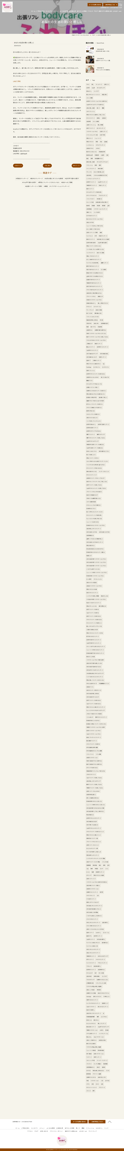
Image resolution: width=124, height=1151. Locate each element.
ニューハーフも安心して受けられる (94, 225)
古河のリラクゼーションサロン (93, 730)
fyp (103, 363)
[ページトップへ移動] (109, 1121)
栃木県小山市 (89, 155)
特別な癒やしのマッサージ (92, 855)
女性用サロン (89, 330)
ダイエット (89, 306)
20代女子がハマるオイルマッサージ (94, 670)
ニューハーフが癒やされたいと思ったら (95, 804)
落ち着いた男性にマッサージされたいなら (96, 724)
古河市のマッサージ (91, 969)
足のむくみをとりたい (91, 451)
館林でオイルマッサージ (101, 717)
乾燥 (87, 326)
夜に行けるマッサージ (103, 1006)
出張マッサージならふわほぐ (93, 791)
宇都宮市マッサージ (91, 956)
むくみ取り (89, 579)
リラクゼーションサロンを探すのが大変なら (96, 882)
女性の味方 (89, 976)
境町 (98, 1016)
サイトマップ (93, 1131)
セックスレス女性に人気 (92, 946)
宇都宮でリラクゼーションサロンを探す (95, 727)
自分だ (98, 1067)
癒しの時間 (100, 125)
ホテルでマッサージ (100, 145)
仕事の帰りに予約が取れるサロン (94, 293)
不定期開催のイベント (104, 683)
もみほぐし (98, 932)
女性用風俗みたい (90, 1067)
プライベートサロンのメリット (93, 841)
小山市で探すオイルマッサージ (93, 643)
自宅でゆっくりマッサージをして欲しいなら (96, 481)
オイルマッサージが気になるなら (94, 468)
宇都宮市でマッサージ (91, 185)
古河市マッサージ (98, 936)
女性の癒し (89, 175)
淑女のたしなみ (104, 596)
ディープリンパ (89, 310)
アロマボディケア (90, 979)
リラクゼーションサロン (92, 131)
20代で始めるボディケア (92, 353)
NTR (96, 236)
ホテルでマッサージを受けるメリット (95, 831)
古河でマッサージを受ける (92, 609)
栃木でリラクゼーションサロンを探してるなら (97, 337)
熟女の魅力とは (90, 814)
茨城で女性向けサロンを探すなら (94, 761)
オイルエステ (89, 973)
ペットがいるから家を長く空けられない (95, 464)
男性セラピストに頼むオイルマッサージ (95, 707)
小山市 (93, 87)
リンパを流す (97, 212)
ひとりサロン (104, 1016)
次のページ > (76, 165)
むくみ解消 (103, 269)
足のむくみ (89, 1020)
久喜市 (102, 155)
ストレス (88, 1090)
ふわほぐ (98, 148)
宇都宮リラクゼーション (92, 1030)
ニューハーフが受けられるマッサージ (95, 650)
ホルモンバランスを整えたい (93, 414)
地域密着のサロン (99, 158)
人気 (102, 1080)
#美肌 (46, 186)
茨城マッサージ (102, 185)
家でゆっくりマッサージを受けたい (94, 404)
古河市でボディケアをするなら (93, 431)
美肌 (101, 232)
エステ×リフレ (105, 367)
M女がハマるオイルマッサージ (93, 602)
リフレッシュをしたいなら (92, 316)
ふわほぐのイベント (91, 774)
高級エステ (100, 296)
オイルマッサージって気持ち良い (94, 515)
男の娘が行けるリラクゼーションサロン (95, 525)
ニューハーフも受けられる (92, 522)
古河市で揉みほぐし (91, 424)
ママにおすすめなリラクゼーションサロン (96, 340)
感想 (92, 158)
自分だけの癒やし (90, 1010)
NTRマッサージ (90, 959)
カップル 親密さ (97, 1063)
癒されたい (96, 1020)
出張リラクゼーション (99, 1053)
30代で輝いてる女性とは (92, 824)
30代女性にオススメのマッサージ (94, 905)
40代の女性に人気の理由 (92, 912)
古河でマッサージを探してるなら (94, 485)
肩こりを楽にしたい (91, 454)
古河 (108, 865)
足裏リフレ (89, 212)
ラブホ (107, 1070)
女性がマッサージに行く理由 (93, 862)
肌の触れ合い (105, 942)
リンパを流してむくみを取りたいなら (95, 249)
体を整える (99, 199)
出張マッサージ (103, 131)
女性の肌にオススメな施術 (103, 239)
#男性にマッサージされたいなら (48, 182)
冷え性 (101, 320)
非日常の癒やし (97, 966)
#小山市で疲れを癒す (29, 182)
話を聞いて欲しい (103, 397)
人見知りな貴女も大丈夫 (92, 629)
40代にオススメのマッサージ (93, 949)
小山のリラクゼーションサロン (93, 734)
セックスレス (89, 236)
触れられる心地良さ (91, 1043)
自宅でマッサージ (90, 128)
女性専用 (88, 121)
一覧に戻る (47, 165)
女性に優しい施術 (90, 108)
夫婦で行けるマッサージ (92, 1000)
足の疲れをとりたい (91, 508)
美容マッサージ (98, 343)
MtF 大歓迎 (89, 1053)
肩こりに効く (89, 313)
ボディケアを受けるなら (92, 767)
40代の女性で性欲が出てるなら (93, 666)
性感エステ (89, 555)
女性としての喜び (90, 989)
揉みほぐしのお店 (90, 656)
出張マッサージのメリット (92, 845)
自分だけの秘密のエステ (92, 495)
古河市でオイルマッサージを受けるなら (95, 374)
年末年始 (95, 865)
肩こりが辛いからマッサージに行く (94, 511)
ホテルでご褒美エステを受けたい (94, 407)
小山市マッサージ (90, 939)
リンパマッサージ (90, 252)
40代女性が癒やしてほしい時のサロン (95, 811)
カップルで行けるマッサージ (93, 1003)
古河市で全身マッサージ (103, 424)
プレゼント (89, 1063)
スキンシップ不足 (90, 1060)
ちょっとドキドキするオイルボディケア (95, 710)
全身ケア (88, 360)
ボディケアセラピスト (91, 195)
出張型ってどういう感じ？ (92, 387)
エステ (101, 868)
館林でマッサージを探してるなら (94, 784)
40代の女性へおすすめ (104, 532)
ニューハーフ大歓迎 (91, 1050)
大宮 (107, 155)
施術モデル (89, 936)
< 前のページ (18, 165)
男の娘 (106, 1030)
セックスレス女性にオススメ (93, 942)
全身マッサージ (90, 932)
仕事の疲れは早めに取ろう (102, 202)
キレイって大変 (90, 202)
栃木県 (88, 205)
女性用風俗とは (90, 535)
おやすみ (88, 1070)
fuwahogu (88, 367)
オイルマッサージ (90, 118)
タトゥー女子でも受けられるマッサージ (95, 646)
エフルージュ (106, 932)
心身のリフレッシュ (91, 125)
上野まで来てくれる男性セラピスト (94, 276)
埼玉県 (98, 205)
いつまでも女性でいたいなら (93, 569)
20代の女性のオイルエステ (92, 697)
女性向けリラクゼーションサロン (94, 586)
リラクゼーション (95, 1080)
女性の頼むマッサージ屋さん (93, 885)
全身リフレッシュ (90, 370)
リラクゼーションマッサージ (100, 209)
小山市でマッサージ (102, 182)
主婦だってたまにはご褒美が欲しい (94, 538)
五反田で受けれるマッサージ (93, 279)
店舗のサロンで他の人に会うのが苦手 (95, 400)
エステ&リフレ (96, 367)
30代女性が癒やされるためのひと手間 (95, 808)
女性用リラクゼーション (92, 757)
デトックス (89, 172)
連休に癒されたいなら (91, 471)
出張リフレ (106, 84)
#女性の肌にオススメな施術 (54, 178)
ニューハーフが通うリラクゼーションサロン (96, 572)
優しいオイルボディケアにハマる (94, 626)
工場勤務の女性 (90, 983)
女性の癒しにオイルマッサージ (93, 528)
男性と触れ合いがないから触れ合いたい (95, 394)
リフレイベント (90, 754)
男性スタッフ (89, 138)
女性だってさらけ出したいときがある (95, 929)
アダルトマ (89, 966)
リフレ (106, 868)
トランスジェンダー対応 (92, 135)
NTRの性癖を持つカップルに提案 (94, 750)
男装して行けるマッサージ (92, 256)
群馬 (104, 865)
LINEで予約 (17, 81)
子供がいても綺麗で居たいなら (93, 498)
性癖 (93, 872)
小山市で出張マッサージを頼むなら (94, 448)
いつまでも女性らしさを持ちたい (94, 915)
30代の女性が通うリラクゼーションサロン (96, 562)
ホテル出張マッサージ (91, 1033)
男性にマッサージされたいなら (93, 246)
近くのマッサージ (101, 128)
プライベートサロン (91, 296)
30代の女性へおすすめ (91, 532)
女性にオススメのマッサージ (93, 952)
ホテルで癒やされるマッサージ (93, 925)
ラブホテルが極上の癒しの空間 (93, 1047)
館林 (92, 868)
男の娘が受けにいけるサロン (93, 720)
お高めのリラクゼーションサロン (94, 299)
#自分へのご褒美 (66, 182)
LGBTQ (101, 1030)
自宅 (93, 1084)
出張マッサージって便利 (92, 232)
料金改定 (100, 326)
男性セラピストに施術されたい (93, 363)
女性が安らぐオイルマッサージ (93, 1013)
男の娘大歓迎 (101, 1050)
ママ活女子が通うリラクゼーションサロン (96, 599)
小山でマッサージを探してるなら (94, 777)
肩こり (98, 108)
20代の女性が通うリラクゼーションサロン (96, 559)
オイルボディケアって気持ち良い (94, 192)
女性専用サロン (101, 969)
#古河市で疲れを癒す (72, 178)
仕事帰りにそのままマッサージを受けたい (96, 390)
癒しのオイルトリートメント (93, 94)
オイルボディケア (101, 87)
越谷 (87, 158)
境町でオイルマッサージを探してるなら (95, 437)
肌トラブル (93, 326)
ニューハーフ (98, 138)
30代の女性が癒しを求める (92, 693)
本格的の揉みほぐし (91, 303)
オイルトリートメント (91, 1087)
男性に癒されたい (90, 545)
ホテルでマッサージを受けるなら (94, 619)
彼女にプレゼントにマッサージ (93, 737)
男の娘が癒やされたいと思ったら (94, 801)
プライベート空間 (97, 1074)
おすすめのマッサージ (91, 215)
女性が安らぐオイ (102, 1077)
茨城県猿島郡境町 (90, 1016)
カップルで (104, 976)
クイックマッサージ (91, 168)
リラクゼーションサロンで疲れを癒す (95, 660)
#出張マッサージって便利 (33, 186)
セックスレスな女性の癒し (92, 262)
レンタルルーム (90, 145)
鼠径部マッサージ (100, 872)
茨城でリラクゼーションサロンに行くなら (96, 333)
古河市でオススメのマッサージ (93, 818)
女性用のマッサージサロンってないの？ (95, 478)
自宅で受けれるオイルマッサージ (94, 286)
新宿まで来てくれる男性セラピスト (94, 273)
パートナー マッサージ (102, 1060)
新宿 (97, 141)
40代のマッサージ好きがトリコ (93, 690)
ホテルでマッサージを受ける (93, 744)
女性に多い (96, 323)
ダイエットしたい (98, 579)
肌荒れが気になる (90, 411)
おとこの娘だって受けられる (93, 229)
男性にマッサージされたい (92, 458)
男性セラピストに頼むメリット (93, 835)
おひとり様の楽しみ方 (99, 172)
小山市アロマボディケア (103, 1026)
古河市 (88, 87)
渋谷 (101, 141)
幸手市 (101, 892)
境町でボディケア (101, 434)
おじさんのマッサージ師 (92, 848)
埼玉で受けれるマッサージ (92, 269)
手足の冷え (89, 323)
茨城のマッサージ (103, 236)
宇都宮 (96, 868)
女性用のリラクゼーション (92, 889)
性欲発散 (105, 1063)
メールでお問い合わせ (95, 4)
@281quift (24, 154)
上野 (108, 205)
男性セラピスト (90, 141)
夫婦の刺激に (97, 976)
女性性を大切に (102, 1040)
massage (88, 996)
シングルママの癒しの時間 (92, 596)
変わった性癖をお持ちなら (92, 798)
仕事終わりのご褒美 (91, 993)
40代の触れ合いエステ (91, 357)
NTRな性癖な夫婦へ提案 (92, 747)
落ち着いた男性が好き (91, 397)
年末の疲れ (100, 168)
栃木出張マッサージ (91, 1026)
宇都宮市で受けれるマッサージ (93, 283)
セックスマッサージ (91, 963)
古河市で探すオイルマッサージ (93, 639)
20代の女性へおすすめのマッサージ (94, 542)
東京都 (103, 205)
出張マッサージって (91, 878)
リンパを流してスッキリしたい (93, 421)
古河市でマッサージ (91, 182)
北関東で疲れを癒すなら (100, 330)
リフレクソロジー (90, 199)
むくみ (88, 872)
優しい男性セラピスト (103, 303)
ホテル (88, 1084)
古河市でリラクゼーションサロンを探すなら (96, 101)
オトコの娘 (101, 973)
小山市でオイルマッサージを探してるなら (96, 488)
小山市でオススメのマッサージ (93, 828)
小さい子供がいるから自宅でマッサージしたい (97, 461)
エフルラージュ (97, 306)
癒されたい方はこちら (91, 151)
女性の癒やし (105, 922)
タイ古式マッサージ (91, 899)
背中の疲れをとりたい (104, 451)
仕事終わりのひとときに (102, 979)
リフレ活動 (98, 754)
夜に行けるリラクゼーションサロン (94, 219)
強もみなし (89, 1037)
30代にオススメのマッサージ (93, 922)
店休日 (103, 1067)
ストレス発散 (89, 98)
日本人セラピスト (97, 996)
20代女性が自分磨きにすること (93, 909)
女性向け (104, 118)
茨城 (87, 1080)
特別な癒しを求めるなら (98, 1070)
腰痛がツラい (89, 380)
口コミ (97, 1084)
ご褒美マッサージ (97, 360)
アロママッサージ (103, 195)
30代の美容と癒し (104, 353)
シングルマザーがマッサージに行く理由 (95, 858)
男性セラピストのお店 (91, 589)
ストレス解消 (96, 121)
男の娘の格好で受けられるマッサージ (95, 653)
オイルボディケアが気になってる (94, 384)
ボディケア (89, 875)
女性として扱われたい (91, 1040)
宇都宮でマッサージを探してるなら (94, 788)
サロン (88, 84)
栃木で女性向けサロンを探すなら (94, 764)
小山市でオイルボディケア (92, 441)
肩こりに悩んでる (105, 377)
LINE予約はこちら (110, 4)
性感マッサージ (102, 357)
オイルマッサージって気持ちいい (94, 623)
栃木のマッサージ (90, 239)
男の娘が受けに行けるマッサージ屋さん (95, 552)
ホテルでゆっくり (90, 895)
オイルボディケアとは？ (102, 162)
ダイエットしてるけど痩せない (93, 505)
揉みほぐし (89, 91)
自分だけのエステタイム (103, 993)
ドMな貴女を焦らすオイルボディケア (95, 673)
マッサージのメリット (104, 471)
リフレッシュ (89, 165)
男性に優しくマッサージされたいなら (95, 680)
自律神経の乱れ (104, 323)
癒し (93, 84)
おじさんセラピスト (91, 1023)
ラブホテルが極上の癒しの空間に (94, 986)
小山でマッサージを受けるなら (93, 703)
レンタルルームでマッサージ (93, 178)
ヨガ (98, 895)
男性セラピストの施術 (99, 875)
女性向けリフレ (90, 687)
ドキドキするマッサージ (92, 919)
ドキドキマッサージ (100, 959)
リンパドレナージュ (103, 1033)
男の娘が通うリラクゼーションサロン (95, 576)
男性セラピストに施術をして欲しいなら (95, 114)
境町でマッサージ (90, 434)
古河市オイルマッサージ (102, 347)
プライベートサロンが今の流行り (94, 491)
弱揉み (98, 118)
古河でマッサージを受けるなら (93, 700)
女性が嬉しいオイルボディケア (93, 781)
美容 (96, 165)
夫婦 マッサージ (97, 1057)
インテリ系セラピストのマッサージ (94, 676)
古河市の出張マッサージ (92, 427)
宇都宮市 (97, 155)
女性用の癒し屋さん (91, 794)
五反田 (105, 141)
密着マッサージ (104, 262)
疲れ (94, 1090)
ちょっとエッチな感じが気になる (94, 518)
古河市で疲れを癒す (91, 242)
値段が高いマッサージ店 (92, 838)
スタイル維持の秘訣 (91, 501)
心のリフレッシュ (90, 111)
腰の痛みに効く (98, 313)
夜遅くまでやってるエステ (92, 902)
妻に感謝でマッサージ (91, 740)
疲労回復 (88, 1074)
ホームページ (99, 84)
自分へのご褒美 (100, 252)
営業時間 (88, 865)
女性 (102, 1084)
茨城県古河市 (102, 151)
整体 (100, 165)
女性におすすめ (90, 222)
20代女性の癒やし (101, 939)
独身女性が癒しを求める (92, 320)
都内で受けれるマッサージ (92, 266)
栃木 (100, 865)
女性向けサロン (90, 148)
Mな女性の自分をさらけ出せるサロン (95, 549)
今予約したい (107, 996)
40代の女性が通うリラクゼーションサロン (96, 565)
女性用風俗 (89, 209)
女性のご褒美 (99, 310)
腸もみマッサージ (90, 347)
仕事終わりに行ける (91, 1077)
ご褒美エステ (89, 343)
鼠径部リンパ (105, 1003)
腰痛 (103, 108)
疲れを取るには (102, 606)
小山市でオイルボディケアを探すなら (95, 104)
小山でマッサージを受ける (92, 612)
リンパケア (96, 91)
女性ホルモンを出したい (92, 417)
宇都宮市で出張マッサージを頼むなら (95, 444)
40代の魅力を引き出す (91, 821)
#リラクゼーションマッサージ (59, 186)
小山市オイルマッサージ (92, 350)
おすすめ (107, 1080)
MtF (96, 973)
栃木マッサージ (90, 188)
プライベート (102, 1087)
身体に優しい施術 (90, 162)
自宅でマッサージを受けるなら (93, 616)
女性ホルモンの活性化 (91, 582)
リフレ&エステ (89, 717)
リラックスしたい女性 (101, 983)
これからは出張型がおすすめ (100, 175)
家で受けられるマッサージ (92, 636)
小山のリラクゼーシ (91, 1006)
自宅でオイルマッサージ (92, 592)
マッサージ (89, 1057)
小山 (87, 868)
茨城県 (93, 205)
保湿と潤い (104, 94)
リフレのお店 (105, 862)
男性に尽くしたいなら (91, 606)
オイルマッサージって (91, 475)
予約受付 (99, 989)
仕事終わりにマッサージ (92, 892)
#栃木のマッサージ (36, 178)
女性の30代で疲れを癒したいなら (94, 663)
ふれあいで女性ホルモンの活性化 (94, 713)
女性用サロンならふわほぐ (92, 377)
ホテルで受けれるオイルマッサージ (94, 289)
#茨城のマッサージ (22, 178)
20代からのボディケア (103, 956)
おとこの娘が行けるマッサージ (93, 259)
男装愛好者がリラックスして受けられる (95, 771)
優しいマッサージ (102, 1023)
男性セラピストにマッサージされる (94, 633)
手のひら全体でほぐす (91, 683)
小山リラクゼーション (99, 1037)
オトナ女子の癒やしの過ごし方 (93, 851)
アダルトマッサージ (102, 963)
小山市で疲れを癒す (102, 242)
